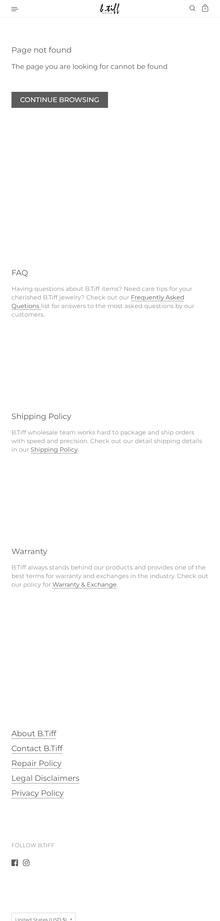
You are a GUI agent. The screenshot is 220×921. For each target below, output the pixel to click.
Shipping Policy (54, 449)
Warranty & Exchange (84, 584)
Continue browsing (59, 100)
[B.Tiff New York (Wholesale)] (110, 8)
